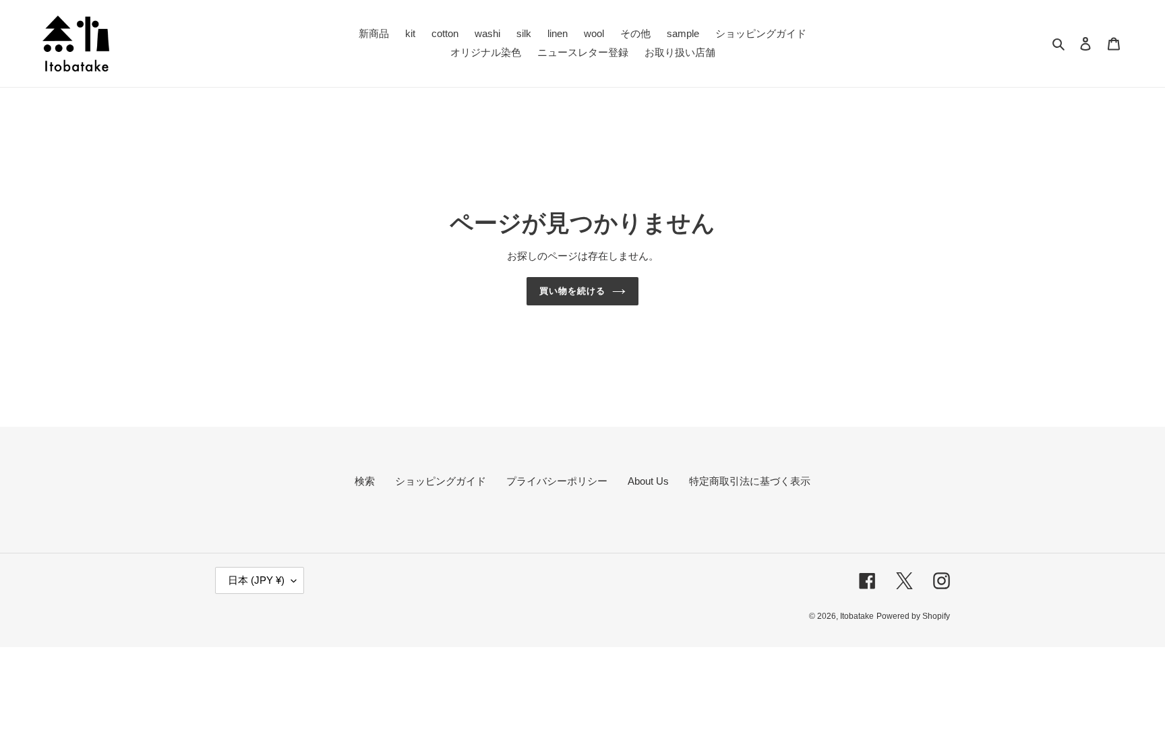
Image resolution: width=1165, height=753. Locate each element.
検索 (365, 481)
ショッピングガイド (440, 481)
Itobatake (857, 616)
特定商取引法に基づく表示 (749, 481)
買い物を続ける (572, 291)
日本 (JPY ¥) (256, 580)
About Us (648, 481)
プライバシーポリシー (556, 481)
